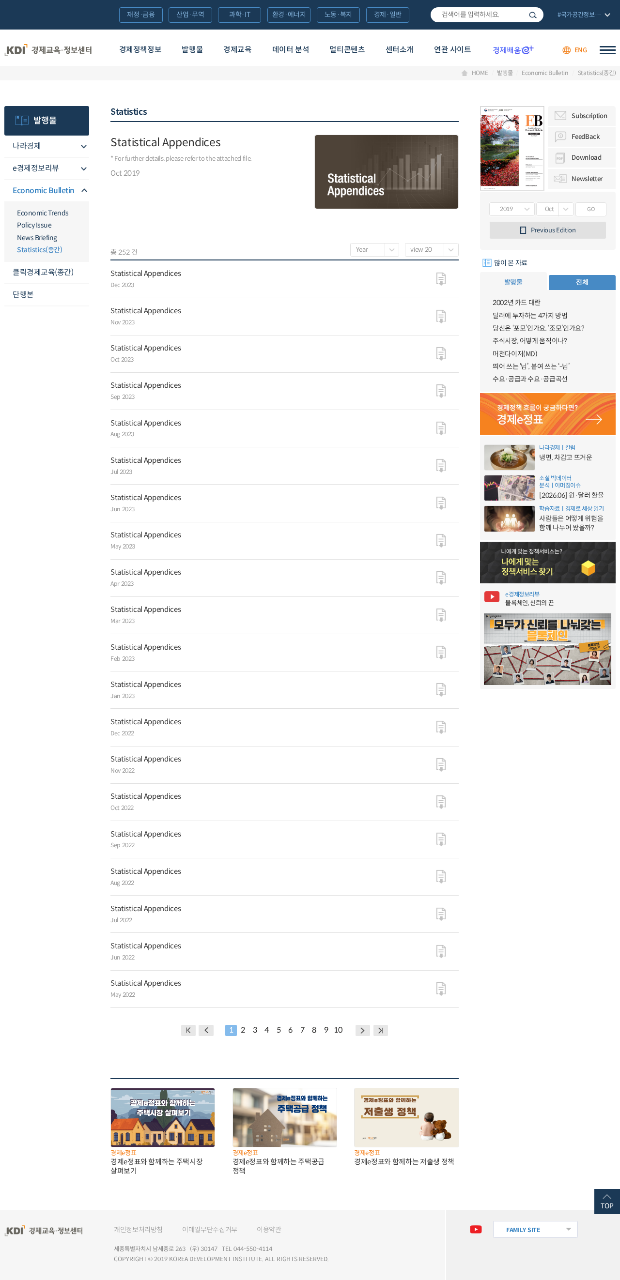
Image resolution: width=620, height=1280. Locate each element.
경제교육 (237, 49)
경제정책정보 (140, 49)
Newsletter (587, 179)
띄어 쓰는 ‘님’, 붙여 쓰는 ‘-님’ (531, 366)
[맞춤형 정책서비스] (548, 562)
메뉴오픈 (83, 147)
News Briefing (37, 237)
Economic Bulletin (545, 73)
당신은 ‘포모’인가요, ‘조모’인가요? (539, 328)
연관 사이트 (452, 49)
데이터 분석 (291, 49)
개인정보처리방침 (138, 1229)
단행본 (23, 294)
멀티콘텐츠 (347, 49)
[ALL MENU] (608, 50)
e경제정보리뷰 (36, 168)
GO (590, 209)
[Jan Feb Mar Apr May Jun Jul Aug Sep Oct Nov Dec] (555, 209)
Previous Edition (553, 230)
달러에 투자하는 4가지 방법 (530, 315)
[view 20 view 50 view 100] (432, 250)
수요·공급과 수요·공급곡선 (530, 379)
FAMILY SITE (523, 1230)
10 (338, 1030)
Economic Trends (43, 213)
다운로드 (441, 279)
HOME (480, 73)
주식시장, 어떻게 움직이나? (530, 340)
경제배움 (513, 50)
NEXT (363, 1030)
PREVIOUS (206, 1030)
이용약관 (269, 1229)
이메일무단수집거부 (209, 1229)
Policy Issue (34, 225)
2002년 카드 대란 (517, 302)
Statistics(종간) (597, 73)
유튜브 (475, 1229)
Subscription (589, 116)
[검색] (487, 15)
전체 (582, 282)
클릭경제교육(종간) (43, 272)
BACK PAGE (188, 1030)
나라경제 (27, 146)
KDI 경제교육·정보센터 (48, 50)
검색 (532, 15)
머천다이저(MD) (515, 354)
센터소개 (400, 49)
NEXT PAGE (380, 1030)
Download (586, 157)
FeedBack (586, 137)
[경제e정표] (548, 414)
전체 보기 (583, 15)
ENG (580, 50)
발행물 (192, 49)
